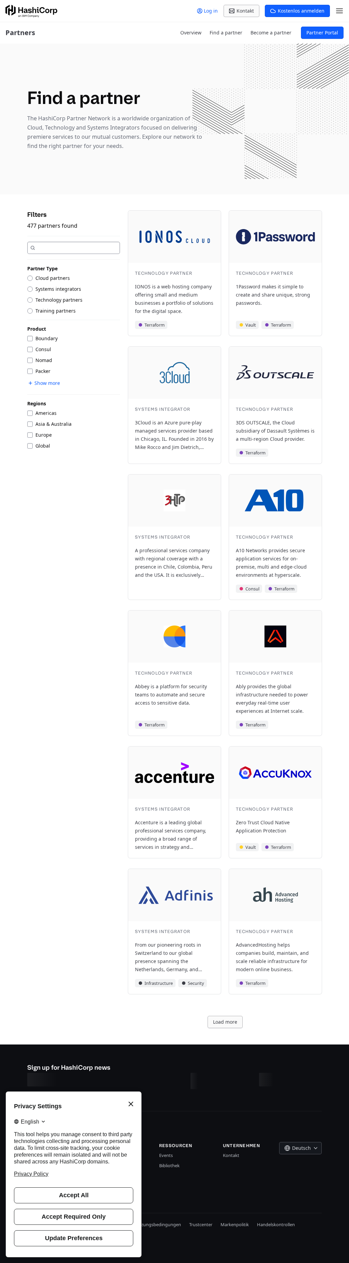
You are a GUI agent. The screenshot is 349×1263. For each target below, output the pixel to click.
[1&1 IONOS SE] (174, 273)
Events (166, 1155)
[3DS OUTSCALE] (275, 405)
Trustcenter (200, 1224)
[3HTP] (174, 537)
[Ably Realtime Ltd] (275, 673)
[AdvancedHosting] (275, 931)
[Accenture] (174, 802)
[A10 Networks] (275, 537)
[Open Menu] (339, 11)
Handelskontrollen (276, 1224)
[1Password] (275, 273)
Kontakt (231, 1155)
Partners (20, 32)
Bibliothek (169, 1165)
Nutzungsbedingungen (157, 1224)
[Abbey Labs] (174, 673)
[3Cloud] (174, 405)
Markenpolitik (235, 1224)
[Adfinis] (174, 931)
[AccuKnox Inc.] (275, 802)
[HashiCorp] (31, 11)
